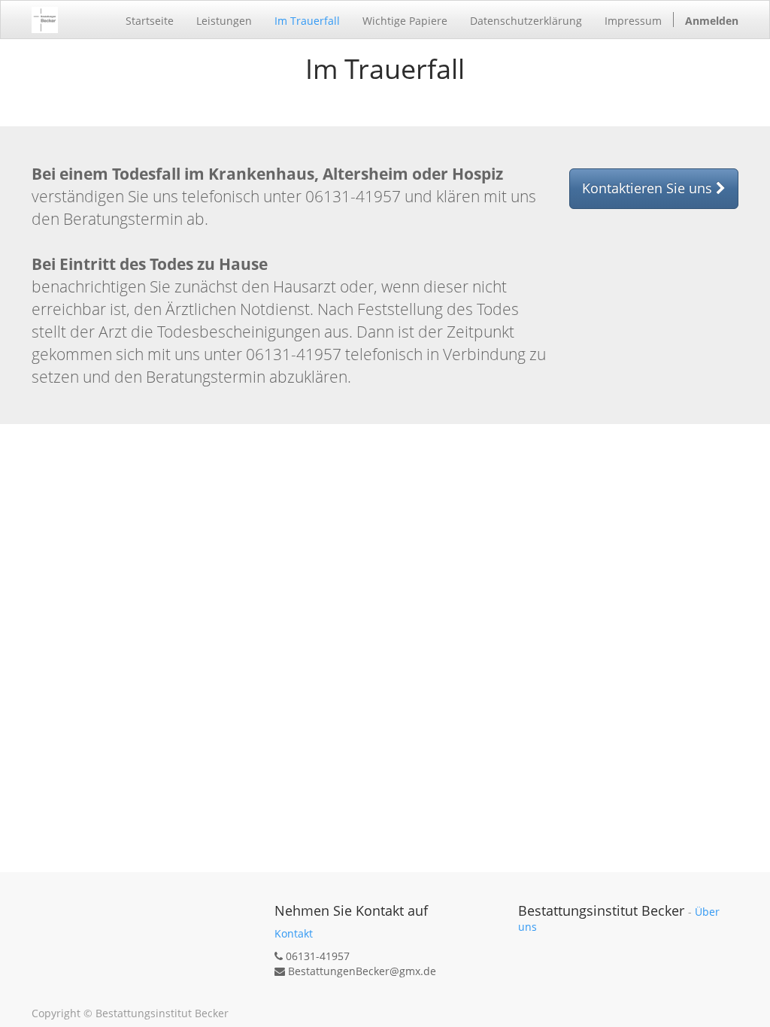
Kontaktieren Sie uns (649, 188)
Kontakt (293, 933)
